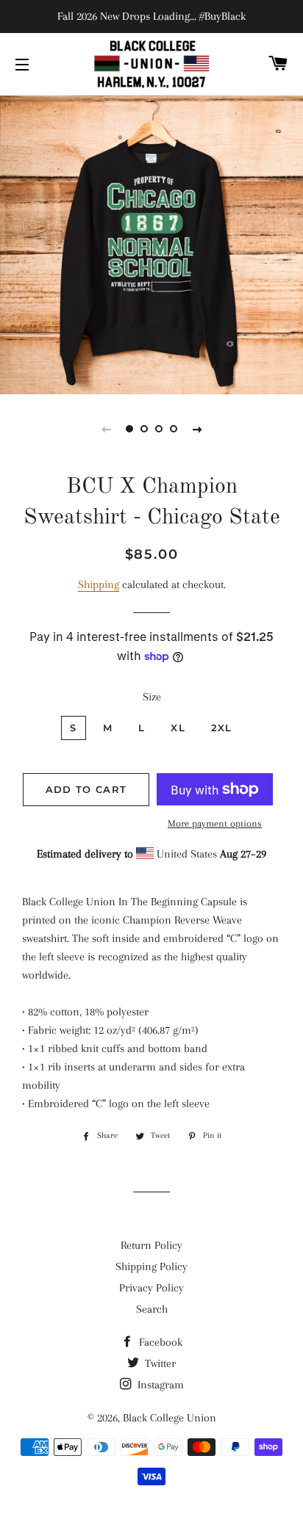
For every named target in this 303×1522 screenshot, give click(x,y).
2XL (221, 727)
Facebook (159, 1342)
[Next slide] (197, 429)
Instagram (159, 1384)
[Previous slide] (106, 429)
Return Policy (151, 1245)
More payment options (215, 823)
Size (152, 696)
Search (152, 1309)
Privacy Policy (151, 1287)
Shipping (98, 584)
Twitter (159, 1363)
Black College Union (169, 1417)
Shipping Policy (151, 1266)
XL (178, 727)
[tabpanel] (151, 243)
